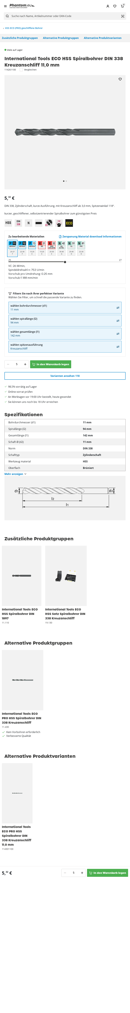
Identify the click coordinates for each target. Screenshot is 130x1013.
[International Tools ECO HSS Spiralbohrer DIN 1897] (21, 576)
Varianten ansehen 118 (65, 376)
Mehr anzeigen (13, 474)
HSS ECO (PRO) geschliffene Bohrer (24, 28)
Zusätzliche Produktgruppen (20, 38)
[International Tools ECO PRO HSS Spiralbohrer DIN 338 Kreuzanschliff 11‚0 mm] (17, 793)
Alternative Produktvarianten (103, 38)
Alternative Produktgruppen (61, 38)
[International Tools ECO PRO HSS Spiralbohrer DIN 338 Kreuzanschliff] (22, 680)
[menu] (5, 6)
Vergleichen (30, 69)
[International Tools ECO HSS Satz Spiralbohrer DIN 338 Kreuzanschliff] (66, 576)
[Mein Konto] (107, 6)
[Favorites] (115, 6)
